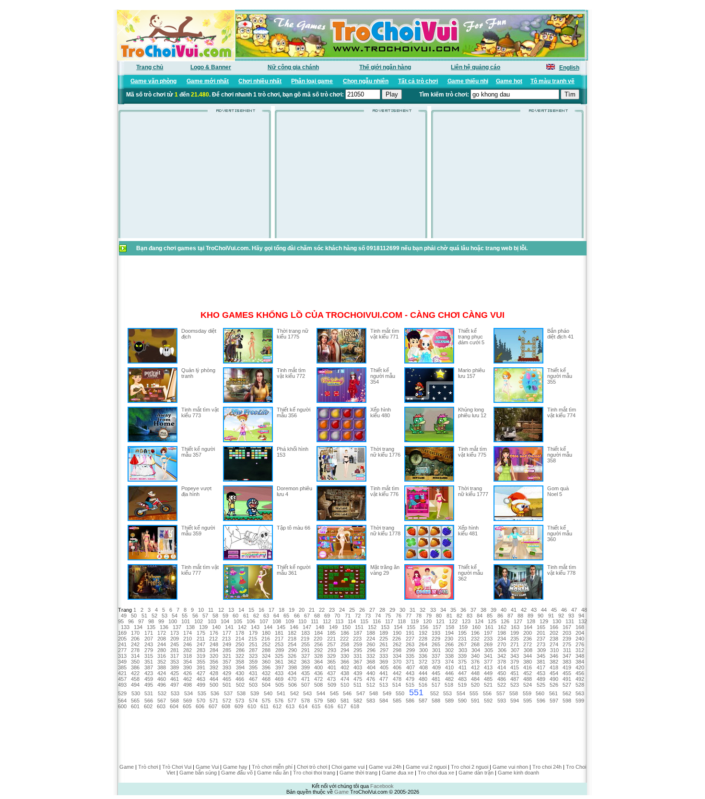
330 (345, 656)
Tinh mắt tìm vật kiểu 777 (200, 570)
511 (357, 685)
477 (383, 679)
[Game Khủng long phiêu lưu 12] (429, 440)
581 (345, 700)
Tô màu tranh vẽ (552, 81)
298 (397, 650)
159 (463, 627)
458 (135, 679)
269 (488, 644)
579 (318, 700)
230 (449, 639)
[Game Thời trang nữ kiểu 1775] (248, 361)
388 (161, 667)
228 (423, 639)
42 (524, 610)
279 (148, 650)
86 (500, 615)
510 (345, 685)
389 (174, 667)
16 (261, 610)
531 (148, 693)
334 (397, 656)
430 (239, 673)
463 (201, 679)
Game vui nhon (510, 767)
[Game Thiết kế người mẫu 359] (152, 558)
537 (228, 693)
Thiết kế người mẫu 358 (559, 454)
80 (439, 615)
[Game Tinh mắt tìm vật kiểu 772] (248, 401)
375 (462, 662)
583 (370, 700)
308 (528, 650)
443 (410, 673)
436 (318, 673)
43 (534, 610)
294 (345, 650)
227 (410, 639)
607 (213, 706)
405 (384, 667)
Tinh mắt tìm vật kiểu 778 (561, 570)
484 (475, 679)
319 (201, 656)
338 (449, 656)
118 (402, 621)
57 (205, 615)
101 (185, 621)
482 (449, 679)
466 (239, 679)
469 (279, 679)
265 (436, 644)
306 (502, 650)
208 (161, 639)
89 (530, 615)
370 (397, 662)
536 (215, 693)
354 (187, 662)
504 (266, 685)
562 (567, 693)
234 (501, 639)
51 (144, 615)
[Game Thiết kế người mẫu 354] (341, 401)
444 (423, 673)
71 (348, 615)
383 (567, 662)
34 (443, 610)
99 (161, 621)
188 (370, 633)
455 (567, 673)
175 (201, 633)
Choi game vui (347, 767)
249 (227, 644)
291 (305, 650)
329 (331, 656)
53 (164, 615)
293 (332, 650)
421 (122, 673)
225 (383, 639)
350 (135, 662)
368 (370, 662)
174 (187, 633)
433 (279, 673)
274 (554, 644)
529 (122, 693)
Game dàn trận (476, 772)
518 (449, 685)
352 (161, 662)
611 (264, 706)
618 (355, 706)
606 (200, 706)
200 (527, 633)
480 (423, 679)
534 (188, 693)
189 (383, 633)
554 (461, 693)
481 (436, 679)
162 (502, 627)
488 (527, 679)
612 (277, 706)
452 (527, 673)
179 (253, 633)
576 (279, 700)
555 (474, 693)
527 (567, 685)
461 (174, 679)
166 (554, 627)
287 (253, 650)
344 (527, 656)
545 (334, 693)
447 (462, 673)
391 (201, 667)
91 (551, 615)
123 (466, 621)
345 (541, 656)
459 (148, 679)
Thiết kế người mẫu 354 (382, 376)
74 (378, 615)
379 (514, 662)
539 (254, 693)
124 (479, 621)
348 (580, 656)
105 (238, 621)
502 (240, 685)
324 (266, 656)
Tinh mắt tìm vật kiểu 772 (291, 373)
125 (492, 621)
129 (544, 621)
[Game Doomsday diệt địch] (152, 361)
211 (201, 639)
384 (580, 662)
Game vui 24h (385, 767)
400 (318, 667)
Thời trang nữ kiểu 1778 (385, 530)
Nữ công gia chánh (293, 67)
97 (141, 621)
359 (253, 662)
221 (331, 639)
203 (567, 633)
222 (344, 639)
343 (514, 656)
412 (475, 667)
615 (316, 706)
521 (488, 685)
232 (475, 639)
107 (263, 621)
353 (174, 662)
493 (122, 685)
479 (410, 679)
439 (357, 673)
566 (148, 700)
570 (201, 700)
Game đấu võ (237, 772)
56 (195, 615)
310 (554, 650)
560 (540, 693)
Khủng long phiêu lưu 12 (472, 412)
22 (322, 610)
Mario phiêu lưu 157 (471, 373)
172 (161, 633)
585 (397, 700)
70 (337, 615)
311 (567, 650)
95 (121, 621)
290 (292, 650)
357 (227, 662)
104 (225, 621)
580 (331, 700)
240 (580, 639)
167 (567, 627)
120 (427, 621)
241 (122, 644)
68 (317, 615)
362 (292, 662)
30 (402, 610)
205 (122, 639)
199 (514, 633)
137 (177, 627)
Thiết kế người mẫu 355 (559, 376)
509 (332, 685)
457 (122, 679)
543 (307, 693)
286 (240, 650)
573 (239, 700)
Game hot (509, 81)
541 (281, 693)
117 (389, 621)
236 (527, 639)
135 (151, 627)
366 (345, 662)
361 (279, 662)
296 (371, 650)
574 (253, 700)
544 (321, 693)
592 (488, 700)
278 (135, 650)
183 (305, 633)
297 (384, 650)
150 (346, 627)
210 (187, 639)
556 (487, 693)
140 (216, 627)
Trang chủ (149, 67)
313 (122, 656)
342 (501, 656)
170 (135, 633)
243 (148, 644)
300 (423, 650)
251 (253, 644)
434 (292, 673)
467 (253, 679)
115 (364, 621)
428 (214, 673)
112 (327, 621)
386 (135, 667)
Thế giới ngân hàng (385, 67)
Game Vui (207, 767)
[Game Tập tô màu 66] (248, 558)
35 (453, 610)
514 (396, 685)
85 (490, 615)
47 (574, 610)
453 (541, 673)
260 (370, 644)
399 (305, 667)
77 (408, 615)
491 (567, 679)
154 (398, 627)
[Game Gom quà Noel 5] (518, 519)
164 (528, 627)
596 (541, 700)
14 (241, 610)
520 (475, 685)
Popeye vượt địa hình (196, 491)
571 (214, 700)
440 (370, 673)
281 (174, 650)
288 (266, 650)
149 (333, 627)
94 (581, 615)
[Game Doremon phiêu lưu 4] (248, 519)
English (569, 67)
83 (469, 615)
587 (423, 700)
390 (187, 667)
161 (489, 627)
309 (541, 650)
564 (122, 700)
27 (372, 610)
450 (501, 673)
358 (239, 662)
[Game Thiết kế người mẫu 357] (152, 480)
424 (161, 673)
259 (357, 644)
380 (527, 662)
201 (541, 633)
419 (567, 667)
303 (462, 650)
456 (580, 673)
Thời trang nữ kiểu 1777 (473, 491)
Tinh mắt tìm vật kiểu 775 (472, 452)
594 (514, 700)
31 (412, 610)
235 (514, 639)
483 (462, 679)
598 (567, 700)
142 (242, 627)
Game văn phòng (153, 81)
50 (134, 615)
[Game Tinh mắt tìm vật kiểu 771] (341, 361)
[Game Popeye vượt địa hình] (152, 519)
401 (332, 667)
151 (359, 627)
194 (449, 633)
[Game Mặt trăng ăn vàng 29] (341, 598)
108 (276, 621)
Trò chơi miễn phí (272, 767)
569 (187, 700)
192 (423, 633)
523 (514, 685)
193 (436, 633)
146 (294, 627)
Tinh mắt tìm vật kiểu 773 (200, 412)
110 (302, 621)
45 (554, 610)
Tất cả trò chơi (418, 81)
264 (423, 644)
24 (342, 610)
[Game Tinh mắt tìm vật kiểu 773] (152, 440)
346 (554, 656)
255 (305, 644)
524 (527, 685)
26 (362, 610)
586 (410, 700)
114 (352, 621)
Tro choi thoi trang (314, 772)
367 (357, 662)
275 (567, 644)
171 (148, 633)
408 (423, 667)
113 (339, 621)
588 (436, 700)
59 (225, 615)
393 (227, 667)
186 (345, 633)
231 (462, 639)
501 (227, 685)
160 (476, 627)
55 (185, 615)
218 (292, 639)
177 (227, 633)
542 (294, 693)
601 (135, 706)
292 (318, 650)
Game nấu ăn (273, 772)
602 (148, 706)
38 (483, 610)
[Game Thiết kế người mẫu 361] (248, 598)
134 (138, 627)
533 (175, 693)
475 (357, 679)
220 (318, 639)
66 (297, 615)
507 (305, 685)
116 (377, 621)
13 (231, 610)
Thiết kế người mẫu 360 (559, 533)
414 (501, 667)
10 (201, 610)
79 (429, 615)
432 (266, 673)
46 (564, 610)
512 (370, 685)
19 (291, 610)
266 (449, 644)
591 (475, 700)
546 (347, 693)
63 (266, 615)
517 (436, 685)
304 (475, 650)
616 (329, 706)
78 (419, 615)
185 (331, 633)
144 (268, 627)
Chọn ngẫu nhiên (365, 81)
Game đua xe (397, 772)
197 (488, 633)
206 (135, 639)
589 (449, 700)
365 (331, 662)
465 (227, 679)
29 (392, 610)
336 (423, 656)
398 (292, 667)
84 (479, 615)
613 (290, 706)
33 (433, 610)
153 (385, 627)
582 (357, 700)
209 (174, 639)
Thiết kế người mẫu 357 (198, 452)
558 (513, 693)
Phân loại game (312, 81)
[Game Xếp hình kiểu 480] (341, 440)
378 (501, 662)
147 (307, 627)
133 (125, 627)
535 (202, 693)
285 (227, 650)
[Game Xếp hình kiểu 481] (429, 558)
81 (449, 615)
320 (214, 656)
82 (459, 615)
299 (410, 650)
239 (567, 639)
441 (383, 673)
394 (240, 667)
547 (360, 693)
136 (164, 627)
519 (462, 685)
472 (318, 679)
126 (505, 621)
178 (239, 633)
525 (541, 685)
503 (253, 685)
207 (148, 639)
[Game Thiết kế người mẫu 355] (518, 401)
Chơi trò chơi (312, 767)
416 (527, 667)
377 (488, 662)
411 (462, 667)
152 (372, 627)
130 (556, 621)
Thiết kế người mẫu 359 (198, 530)
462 (187, 679)
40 (503, 610)
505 (279, 685)
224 (370, 639)
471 (305, 679)
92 (561, 615)
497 (174, 685)
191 (410, 633)
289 (279, 650)
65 (286, 615)
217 (279, 639)
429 (227, 673)
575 (266, 700)
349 (122, 662)
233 (488, 639)
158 (450, 627)
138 (190, 627)
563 (580, 693)
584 (383, 700)
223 (357, 639)
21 (312, 610)
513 (383, 685)
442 (397, 673)
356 (214, 662)
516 (423, 685)
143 (255, 627)
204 (580, 633)
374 (449, 662)
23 (332, 610)
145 (281, 627)
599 (580, 700)
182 (292, 633)
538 (241, 693)
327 (305, 656)
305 (488, 650)
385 (122, 667)
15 (251, 610)
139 (203, 627)
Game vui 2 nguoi (426, 767)
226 (396, 639)
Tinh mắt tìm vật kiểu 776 (384, 491)
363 (305, 662)
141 (229, 627)
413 (488, 667)
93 (571, 615)
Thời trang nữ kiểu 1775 (292, 333)
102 (198, 621)
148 (320, 627)
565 (135, 700)
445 (436, 673)
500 (214, 685)
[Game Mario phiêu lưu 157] (429, 401)
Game (126, 767)
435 (305, 673)
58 (215, 615)
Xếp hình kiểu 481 (468, 530)
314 (135, 656)
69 (327, 615)
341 (488, 656)
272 (527, 644)
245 (174, 644)
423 (148, 673)
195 (462, 633)
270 (501, 644)
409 (436, 667)
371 (410, 662)
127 (518, 621)
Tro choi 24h (547, 767)
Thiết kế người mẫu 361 (293, 570)
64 (276, 615)
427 (201, 673)
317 (174, 656)
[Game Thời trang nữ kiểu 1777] (429, 519)
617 (342, 706)
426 (187, 673)
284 (214, 650)
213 (226, 639)
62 (256, 615)
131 (569, 621)
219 (305, 639)
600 (122, 706)
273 (541, 644)
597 (554, 700)
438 (345, 673)
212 (213, 639)
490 (554, 679)
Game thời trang (358, 772)
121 (440, 621)
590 (462, 700)
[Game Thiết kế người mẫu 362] (429, 598)
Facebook (382, 786)
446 (449, 673)
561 (553, 693)
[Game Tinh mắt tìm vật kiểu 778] (518, 598)
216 (265, 639)
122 (453, 621)
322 (239, 656)
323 (253, 656)
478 (397, 679)
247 (201, 644)
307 (515, 650)
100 (172, 621)
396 (266, 667)
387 (148, 667)
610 (251, 706)
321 (227, 656)
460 (161, 679)
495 (148, 685)
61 (246, 615)
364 (318, 662)
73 (368, 615)
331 (357, 656)
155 (411, 627)
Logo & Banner (210, 67)
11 (210, 610)
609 (239, 706)
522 (501, 685)
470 (292, 679)
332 (370, 656)
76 (398, 615)
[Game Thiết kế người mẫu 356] (248, 440)
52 (154, 615)
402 (345, 667)
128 (531, 621)
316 (161, 656)
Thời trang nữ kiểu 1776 (385, 452)
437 (331, 673)
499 (201, 685)
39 (493, 610)
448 (475, 673)
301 (436, 650)
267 (462, 644)
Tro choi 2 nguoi (469, 767)
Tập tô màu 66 (293, 528)
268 (475, 644)
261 (383, 644)
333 (383, 656)
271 (514, 644)
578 (305, 700)
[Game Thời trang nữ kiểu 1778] (341, 558)
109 (289, 621)
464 (214, 679)
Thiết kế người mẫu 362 (470, 572)
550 (400, 693)
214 (239, 639)
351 (148, 662)
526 (554, 685)
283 (201, 650)
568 (174, 700)
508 (318, 685)
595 (527, 700)
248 (214, 644)
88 (520, 615)
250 (239, 644)
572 (227, 700)
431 (253, 673)
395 (253, 667)
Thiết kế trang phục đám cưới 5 (471, 336)
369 (383, 662)
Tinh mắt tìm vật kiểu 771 (384, 333)
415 (514, 667)
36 (463, 610)
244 (161, 644)
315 (148, 656)
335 (410, 656)
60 (235, 615)
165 (541, 627)
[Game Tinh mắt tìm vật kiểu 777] (152, 598)
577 (292, 700)
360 (266, 662)
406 (397, 667)
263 (410, 644)
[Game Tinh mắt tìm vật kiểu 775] (429, 480)
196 (475, 633)
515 (410, 685)
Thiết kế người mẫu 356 (293, 412)
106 (251, 621)
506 (292, 685)
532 (162, 693)
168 (580, 627)
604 (174, 706)
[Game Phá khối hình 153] (248, 480)
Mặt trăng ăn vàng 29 (385, 570)
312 (580, 650)
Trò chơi (148, 767)
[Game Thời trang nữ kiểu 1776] (341, 480)
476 (370, 679)
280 (161, 650)
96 (131, 621)
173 (174, 633)
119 (415, 621)
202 (554, 633)
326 (292, 656)
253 (279, 644)
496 (161, 685)
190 (397, 633)
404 (371, 667)
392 (214, 667)
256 (318, 644)
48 (584, 610)
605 (187, 706)
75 (388, 615)
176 (214, 633)
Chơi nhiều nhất (260, 81)
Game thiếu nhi (467, 81)
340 (475, 656)
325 (279, 656)
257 (331, 644)
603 (161, 706)
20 (302, 610)
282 (187, 650)
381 (541, 662)
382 (554, 662)
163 (515, 627)
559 (527, 693)
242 (135, 644)
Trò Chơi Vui (176, 767)
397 (279, 667)
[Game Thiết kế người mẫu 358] (518, 480)
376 (475, 662)
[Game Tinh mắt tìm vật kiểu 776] (341, 519)
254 (292, 644)
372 (423, 662)
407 (410, 667)
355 (201, 662)
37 (473, 610)
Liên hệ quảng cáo (475, 67)
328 (318, 656)
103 (212, 621)
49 (124, 615)
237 (541, 639)
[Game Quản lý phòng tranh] (152, 401)
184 (318, 633)
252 (266, 644)
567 (161, 700)
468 (266, 679)
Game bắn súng (198, 772)
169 (122, 633)
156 (424, 627)
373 (436, 662)
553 (447, 693)
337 (436, 656)
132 (582, 621)
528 (580, 685)
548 (373, 693)
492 (580, 679)
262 (397, 644)
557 (500, 693)
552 (434, 693)
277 (122, 650)
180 (266, 633)
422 (135, 673)
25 (352, 610)
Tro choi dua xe (436, 772)
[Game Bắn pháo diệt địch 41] (518, 361)
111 (314, 621)
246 (187, 644)
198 (501, 633)
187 (357, 633)
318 (187, 656)
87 (510, 615)
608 (226, 706)
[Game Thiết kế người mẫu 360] (518, 558)
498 (187, 685)
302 (449, 650)
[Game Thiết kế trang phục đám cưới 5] (429, 361)
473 (331, 679)
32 (422, 610)
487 (514, 679)
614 (303, 706)
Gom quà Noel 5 (558, 491)
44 (544, 610)
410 (449, 667)
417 (541, 667)
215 (252, 639)
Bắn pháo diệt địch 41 (560, 333)
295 (357, 650)
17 (271, 610)
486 (501, 679)
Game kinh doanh (518, 772)
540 (268, 693)
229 (436, 639)
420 (580, 667)
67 (307, 615)
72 (358, 615)
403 (357, 667)
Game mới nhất (208, 81)
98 (151, 621)
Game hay (235, 767)
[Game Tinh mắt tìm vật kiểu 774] (518, 440)
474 (345, 679)
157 (437, 627)
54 (174, 615)
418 (554, 667)
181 (279, 633)
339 (462, 656)
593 (501, 700)
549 (387, 693)
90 (540, 615)
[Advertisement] (194, 178)
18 (281, 610)
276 (580, 644)
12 (221, 610)
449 (488, 673)
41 (514, 610)
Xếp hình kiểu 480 (380, 412)
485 (488, 679)
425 (174, 673)
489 (541, 679)
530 (135, 693)
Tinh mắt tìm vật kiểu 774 (561, 412)
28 (382, 610)
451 (514, 673)
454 (554, 673)
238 (554, 639)
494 (135, 685)
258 (345, 644)
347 (567, 656)
